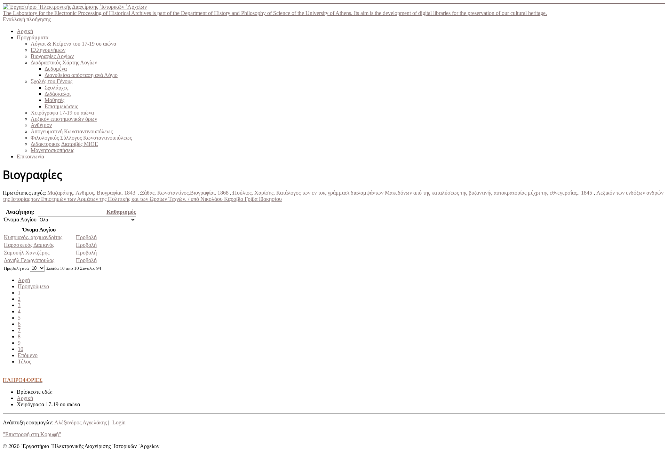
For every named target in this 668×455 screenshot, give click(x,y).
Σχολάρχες (56, 88)
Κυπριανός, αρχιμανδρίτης (33, 237)
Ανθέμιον (41, 125)
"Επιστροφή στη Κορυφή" (32, 434)
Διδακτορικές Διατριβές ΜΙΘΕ (64, 144)
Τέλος (24, 361)
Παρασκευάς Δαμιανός (29, 245)
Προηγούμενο (33, 286)
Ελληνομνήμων (48, 50)
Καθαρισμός (121, 212)
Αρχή (24, 280)
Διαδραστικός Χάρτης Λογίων (64, 62)
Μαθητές (54, 100)
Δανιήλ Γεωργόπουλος (29, 260)
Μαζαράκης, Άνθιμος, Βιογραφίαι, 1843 (91, 193)
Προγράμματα (32, 37)
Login (119, 422)
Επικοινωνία (30, 156)
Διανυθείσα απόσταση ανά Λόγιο (81, 75)
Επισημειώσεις (61, 106)
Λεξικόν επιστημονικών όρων (64, 119)
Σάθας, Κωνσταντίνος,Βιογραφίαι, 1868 (185, 193)
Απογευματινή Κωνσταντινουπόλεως (72, 131)
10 (20, 349)
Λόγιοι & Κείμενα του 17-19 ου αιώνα (73, 44)
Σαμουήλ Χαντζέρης (26, 253)
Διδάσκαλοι (58, 94)
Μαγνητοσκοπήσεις (52, 150)
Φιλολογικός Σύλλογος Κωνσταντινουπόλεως (81, 138)
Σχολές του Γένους (51, 81)
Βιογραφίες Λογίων (52, 56)
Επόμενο (28, 355)
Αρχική (25, 31)
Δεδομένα (56, 69)
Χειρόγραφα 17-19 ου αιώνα (62, 113)
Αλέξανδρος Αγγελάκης (80, 422)
